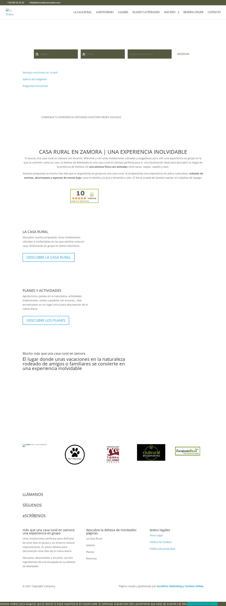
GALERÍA (123, 12)
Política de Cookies (161, 542)
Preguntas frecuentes (36, 86)
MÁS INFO (170, 12)
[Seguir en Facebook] (173, 118)
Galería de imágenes (35, 79)
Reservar (183, 54)
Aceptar (191, 603)
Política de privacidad (162, 548)
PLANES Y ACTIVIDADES (146, 12)
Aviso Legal (156, 535)
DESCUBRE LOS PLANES (45, 320)
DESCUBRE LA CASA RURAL (48, 257)
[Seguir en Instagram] (180, 118)
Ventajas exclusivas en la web (40, 72)
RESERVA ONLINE (193, 12)
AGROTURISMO (105, 12)
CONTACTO (214, 12)
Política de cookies (207, 603)
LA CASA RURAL (82, 12)
